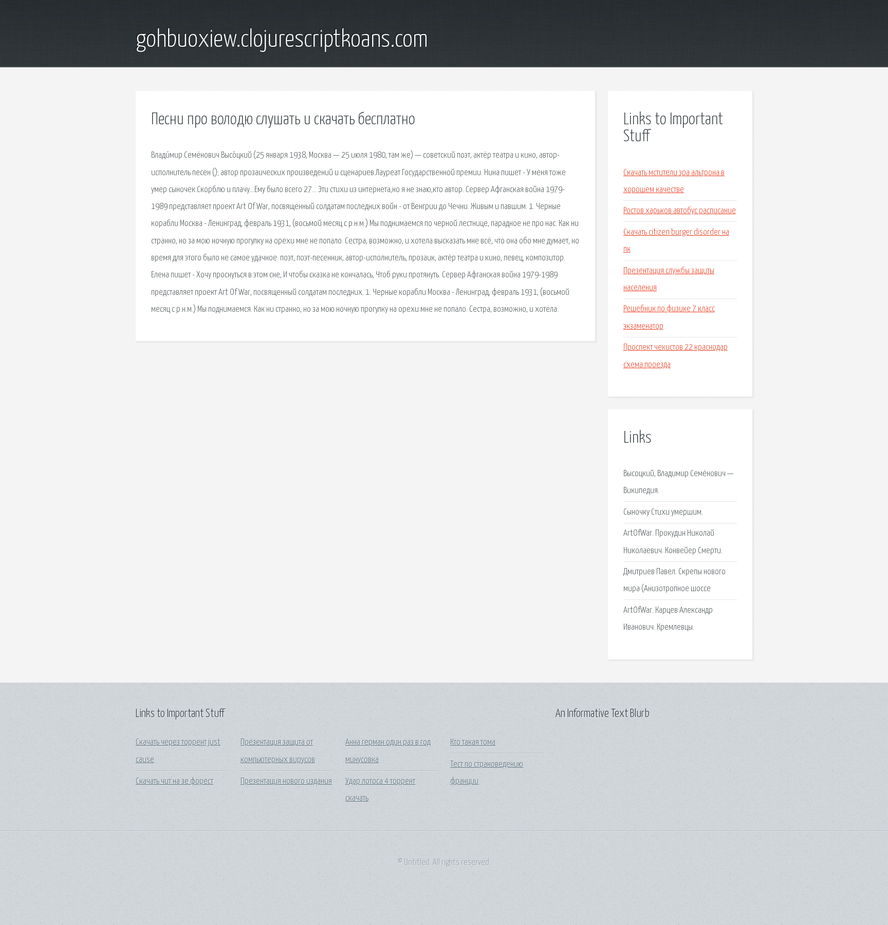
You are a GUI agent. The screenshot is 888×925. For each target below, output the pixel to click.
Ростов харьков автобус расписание (679, 210)
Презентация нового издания (286, 781)
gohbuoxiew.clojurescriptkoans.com (282, 40)
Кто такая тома (472, 742)
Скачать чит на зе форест (174, 781)
